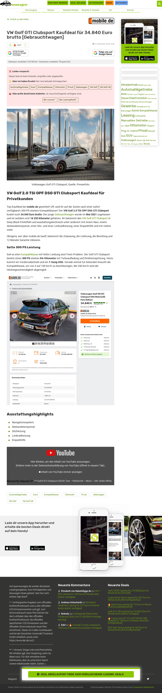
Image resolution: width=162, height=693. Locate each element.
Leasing (128, 115)
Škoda (147, 143)
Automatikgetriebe (19, 87)
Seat (123, 136)
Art (110, 10)
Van (146, 136)
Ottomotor (60, 87)
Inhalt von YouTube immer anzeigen (61, 471)
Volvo (139, 140)
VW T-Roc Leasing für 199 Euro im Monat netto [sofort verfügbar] (79, 594)
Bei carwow (50, 99)
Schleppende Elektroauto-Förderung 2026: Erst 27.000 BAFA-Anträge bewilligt (79, 616)
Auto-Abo (147, 85)
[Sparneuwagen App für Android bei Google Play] (147, 58)
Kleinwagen (126, 111)
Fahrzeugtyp (31, 10)
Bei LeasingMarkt (68, 99)
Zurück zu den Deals (19, 19)
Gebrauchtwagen (64, 214)
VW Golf (93, 87)
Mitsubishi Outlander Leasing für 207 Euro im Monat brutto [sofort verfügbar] (78, 605)
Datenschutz (149, 687)
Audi (140, 85)
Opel (127, 125)
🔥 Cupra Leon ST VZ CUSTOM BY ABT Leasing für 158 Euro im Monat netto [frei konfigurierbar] (128, 620)
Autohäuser (96, 3)
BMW (124, 94)
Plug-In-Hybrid (129, 131)
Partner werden (57, 3)
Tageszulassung (138, 136)
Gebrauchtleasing (131, 102)
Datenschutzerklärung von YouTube (71, 465)
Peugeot (150, 126)
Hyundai (140, 107)
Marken (51, 10)
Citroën (130, 94)
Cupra (141, 94)
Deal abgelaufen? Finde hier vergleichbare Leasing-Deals (82, 674)
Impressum (138, 687)
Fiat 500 (153, 98)
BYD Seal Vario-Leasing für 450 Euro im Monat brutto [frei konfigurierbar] (127, 628)
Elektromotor (138, 98)
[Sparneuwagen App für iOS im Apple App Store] (131, 58)
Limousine (140, 116)
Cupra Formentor (149, 94)
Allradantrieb (129, 84)
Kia (149, 107)
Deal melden (78, 3)
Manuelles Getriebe (134, 120)
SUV (129, 136)
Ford (123, 102)
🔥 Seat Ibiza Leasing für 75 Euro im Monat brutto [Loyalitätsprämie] (129, 605)
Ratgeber (121, 3)
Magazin (12, 679)
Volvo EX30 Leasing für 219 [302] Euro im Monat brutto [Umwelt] (128, 591)
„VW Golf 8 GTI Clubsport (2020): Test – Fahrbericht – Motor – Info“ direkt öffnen (72, 481)
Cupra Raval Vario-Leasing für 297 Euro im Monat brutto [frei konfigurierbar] (129, 598)
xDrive (140, 144)
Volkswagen (81, 87)
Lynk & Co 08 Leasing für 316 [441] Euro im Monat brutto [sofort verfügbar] (129, 612)
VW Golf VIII (105, 87)
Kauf (33, 87)
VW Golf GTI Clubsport (95, 218)
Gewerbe (128, 106)
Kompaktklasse (45, 87)
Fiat (149, 98)
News (109, 3)
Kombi (135, 110)
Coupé (135, 94)
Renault (151, 131)
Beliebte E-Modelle (90, 10)
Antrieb (130, 10)
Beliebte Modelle (71, 10)
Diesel (125, 98)
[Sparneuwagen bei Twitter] (148, 679)
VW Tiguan (134, 144)
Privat (70, 87)
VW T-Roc (127, 144)
